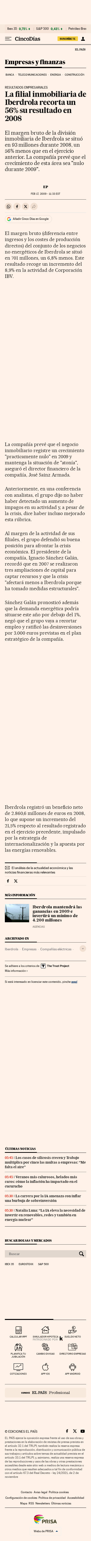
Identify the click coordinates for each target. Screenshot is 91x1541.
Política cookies (59, 1492)
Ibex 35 (12, 28)
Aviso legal (40, 1492)
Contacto (26, 1492)
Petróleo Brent (78, 28)
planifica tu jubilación (18, 1355)
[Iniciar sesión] (83, 39)
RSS (31, 1503)
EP (45, 187)
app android (72, 1373)
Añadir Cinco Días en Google (31, 219)
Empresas (29, 949)
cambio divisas (45, 1353)
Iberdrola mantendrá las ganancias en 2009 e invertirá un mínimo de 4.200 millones (57, 914)
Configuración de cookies (21, 1497)
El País (80, 49)
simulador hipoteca (45, 1336)
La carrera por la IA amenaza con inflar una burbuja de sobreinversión (43, 1198)
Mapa (23, 1503)
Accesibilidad (75, 1497)
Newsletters (42, 1503)
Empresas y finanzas (35, 62)
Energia (55, 74)
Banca (10, 74)
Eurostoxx (26, 1264)
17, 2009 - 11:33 (45, 193)
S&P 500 (42, 28)
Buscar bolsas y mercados (28, 1240)
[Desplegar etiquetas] (83, 948)
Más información (15, 971)
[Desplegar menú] (8, 39)
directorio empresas (72, 1353)
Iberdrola (11, 949)
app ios (45, 1373)
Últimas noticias (20, 1149)
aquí (74, 981)
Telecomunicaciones (32, 74)
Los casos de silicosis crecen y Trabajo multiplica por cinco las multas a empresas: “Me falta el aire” (45, 1162)
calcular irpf (18, 1336)
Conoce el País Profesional (45, 1393)
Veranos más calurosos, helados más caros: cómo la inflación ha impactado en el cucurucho (41, 1181)
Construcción (74, 74)
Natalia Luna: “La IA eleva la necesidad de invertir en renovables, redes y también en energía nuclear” (45, 1215)
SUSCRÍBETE (68, 39)
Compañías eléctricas (55, 949)
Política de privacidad (52, 1497)
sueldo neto (73, 1336)
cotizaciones (18, 1373)
